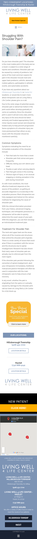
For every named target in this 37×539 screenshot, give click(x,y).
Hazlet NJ (28, 92)
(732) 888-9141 (18, 365)
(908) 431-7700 (18, 345)
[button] (18, 408)
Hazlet (31, 4)
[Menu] (18, 536)
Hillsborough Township (14, 4)
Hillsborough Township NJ (12, 92)
